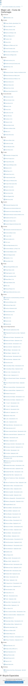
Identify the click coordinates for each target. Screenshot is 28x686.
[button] (1, 1)
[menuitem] (1, 3)
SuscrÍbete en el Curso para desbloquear (14, 682)
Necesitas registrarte (20, 680)
